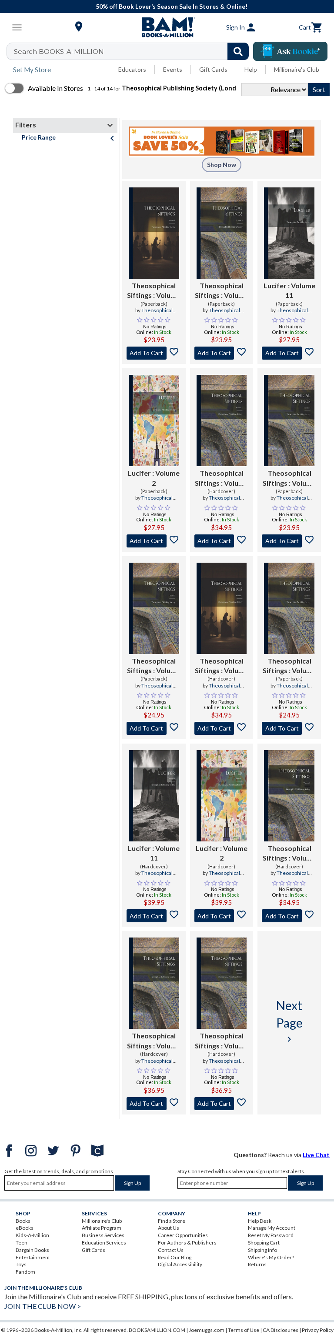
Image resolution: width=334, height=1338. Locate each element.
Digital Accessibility (180, 1264)
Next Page (289, 1021)
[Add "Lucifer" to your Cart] (289, 353)
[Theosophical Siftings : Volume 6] (289, 608)
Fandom (25, 1271)
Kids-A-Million (32, 1235)
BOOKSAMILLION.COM (157, 1330)
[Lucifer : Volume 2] (154, 420)
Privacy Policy (318, 1330)
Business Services (103, 1235)
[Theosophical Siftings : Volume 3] (289, 420)
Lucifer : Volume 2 (154, 478)
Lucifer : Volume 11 (289, 290)
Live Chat (316, 1154)
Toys (21, 1264)
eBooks (24, 1228)
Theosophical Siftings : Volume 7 (153, 666)
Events (172, 69)
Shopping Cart (264, 1242)
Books (23, 1221)
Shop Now (221, 164)
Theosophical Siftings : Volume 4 (153, 290)
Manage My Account (271, 1228)
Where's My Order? (271, 1257)
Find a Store (171, 1221)
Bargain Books (32, 1250)
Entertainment (33, 1257)
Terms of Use (243, 1330)
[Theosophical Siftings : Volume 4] (154, 233)
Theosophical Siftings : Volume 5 (221, 290)
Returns (257, 1264)
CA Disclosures (280, 1330)
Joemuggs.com (206, 1330)
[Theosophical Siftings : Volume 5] (221, 233)
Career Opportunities (183, 1235)
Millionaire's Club (296, 69)
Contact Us (171, 1250)
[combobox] (133, 51)
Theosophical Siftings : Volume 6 (289, 666)
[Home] (167, 27)
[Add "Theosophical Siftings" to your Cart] (154, 353)
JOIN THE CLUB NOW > (42, 1306)
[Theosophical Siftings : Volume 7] (154, 608)
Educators (132, 69)
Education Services (104, 1242)
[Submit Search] (238, 51)
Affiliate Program (101, 1228)
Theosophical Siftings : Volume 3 (289, 478)
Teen (21, 1242)
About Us (168, 1228)
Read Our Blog (174, 1257)
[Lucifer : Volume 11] (289, 233)
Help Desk (259, 1221)
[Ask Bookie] (290, 51)
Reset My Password (271, 1235)
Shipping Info (262, 1250)
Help (250, 69)
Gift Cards (213, 69)
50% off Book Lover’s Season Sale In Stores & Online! (171, 6)
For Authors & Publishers (187, 1242)
